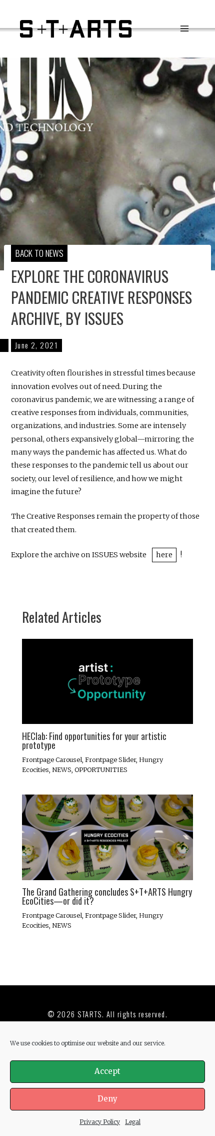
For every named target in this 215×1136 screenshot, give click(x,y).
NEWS (62, 770)
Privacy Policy (100, 1121)
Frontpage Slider (110, 759)
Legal (132, 1121)
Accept (107, 1071)
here (164, 554)
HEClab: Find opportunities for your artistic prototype (94, 740)
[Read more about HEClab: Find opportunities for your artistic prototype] (107, 680)
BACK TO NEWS (40, 252)
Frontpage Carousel (52, 759)
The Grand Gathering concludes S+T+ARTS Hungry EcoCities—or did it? (107, 896)
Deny (108, 1098)
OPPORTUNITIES (101, 770)
